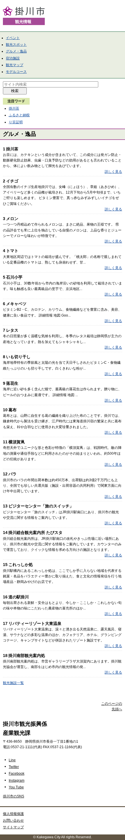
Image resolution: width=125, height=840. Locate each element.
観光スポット (16, 45)
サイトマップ (13, 827)
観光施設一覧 (13, 683)
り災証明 (16, 122)
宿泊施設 (13, 58)
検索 (15, 91)
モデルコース (16, 72)
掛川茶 (14, 108)
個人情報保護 (13, 814)
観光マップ (14, 65)
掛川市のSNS (13, 796)
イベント (13, 38)
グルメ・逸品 (16, 51)
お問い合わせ (13, 820)
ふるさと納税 (19, 115)
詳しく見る (113, 172)
